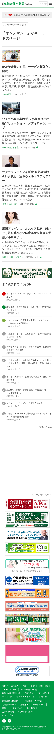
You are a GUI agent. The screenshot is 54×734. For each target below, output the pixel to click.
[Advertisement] (27, 465)
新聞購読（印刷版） (11, 701)
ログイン (43, 3)
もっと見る (47, 426)
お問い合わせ (8, 711)
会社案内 (31, 707)
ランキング (7, 696)
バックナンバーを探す (14, 24)
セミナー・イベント (25, 696)
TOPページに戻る (10, 685)
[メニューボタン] (50, 4)
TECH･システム (16, 256)
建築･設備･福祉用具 (11, 692)
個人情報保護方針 (26, 711)
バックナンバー (9, 714)
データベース (39, 704)
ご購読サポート (9, 704)
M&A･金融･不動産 (10, 147)
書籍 (4, 707)
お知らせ (43, 696)
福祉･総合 (13, 203)
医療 (4, 256)
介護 (4, 203)
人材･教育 (6, 94)
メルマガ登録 (16, 707)
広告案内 (24, 704)
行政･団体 (43, 685)
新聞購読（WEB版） (33, 701)
